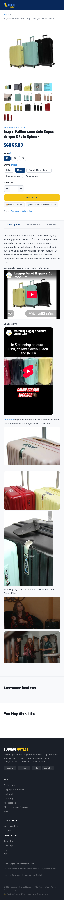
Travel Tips (9, 845)
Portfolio (8, 830)
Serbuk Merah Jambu (39, 170)
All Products (9, 785)
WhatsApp (27, 211)
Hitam (9, 170)
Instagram (10, 768)
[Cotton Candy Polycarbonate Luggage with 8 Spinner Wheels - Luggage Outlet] (8, 87)
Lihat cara (9, 419)
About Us (8, 841)
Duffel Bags (9, 798)
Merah (20, 170)
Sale (6, 811)
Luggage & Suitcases (14, 789)
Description (13, 224)
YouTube (48, 768)
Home (6, 14)
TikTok (36, 768)
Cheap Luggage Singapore (17, 807)
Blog (6, 850)
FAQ (6, 854)
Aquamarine (32, 176)
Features (52, 224)
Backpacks (9, 794)
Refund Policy (10, 890)
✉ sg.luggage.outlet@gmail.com (19, 863)
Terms (53, 887)
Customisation (11, 826)
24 (15, 158)
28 (23, 158)
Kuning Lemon (13, 176)
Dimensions (33, 224)
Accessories (10, 802)
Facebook (16, 211)
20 (7, 158)
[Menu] (57, 5)
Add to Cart (32, 197)
